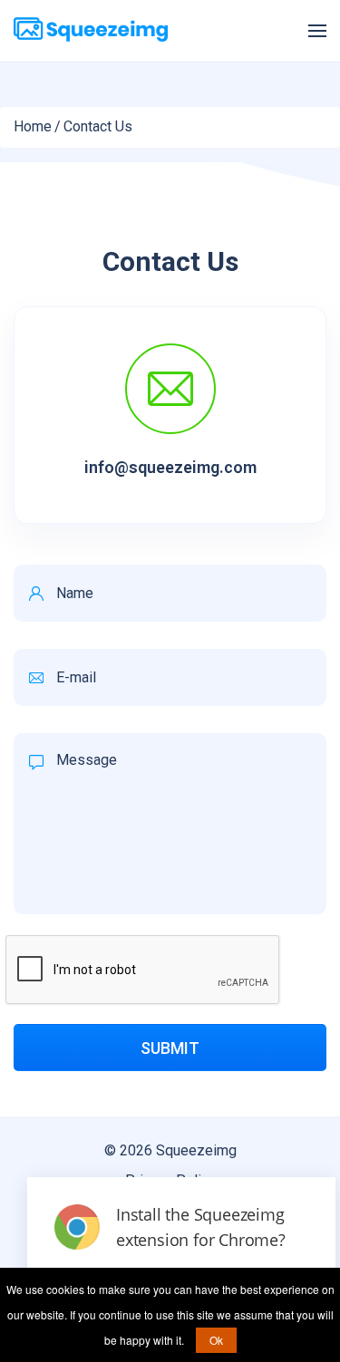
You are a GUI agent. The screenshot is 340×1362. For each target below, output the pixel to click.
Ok (216, 1340)
